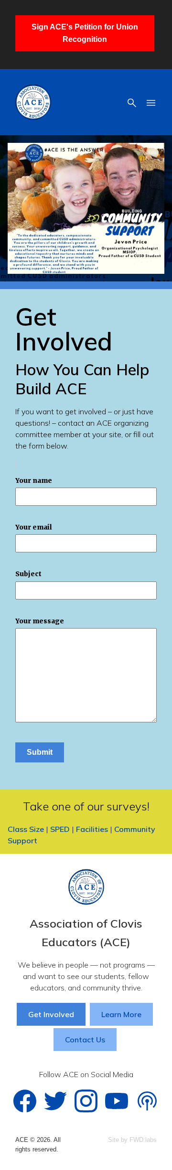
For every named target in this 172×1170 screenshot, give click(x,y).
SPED (60, 829)
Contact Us (85, 1039)
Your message (39, 621)
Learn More (121, 1014)
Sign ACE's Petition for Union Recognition (85, 33)
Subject (28, 574)
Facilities (92, 829)
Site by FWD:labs (132, 1139)
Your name (33, 481)
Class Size (26, 829)
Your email (33, 527)
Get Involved (51, 1014)
